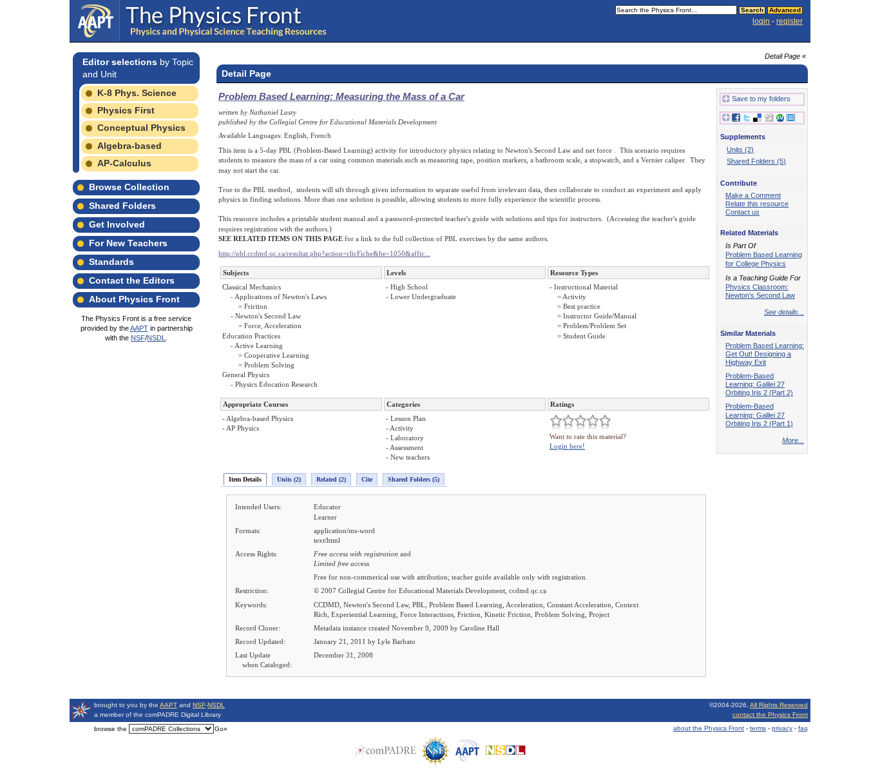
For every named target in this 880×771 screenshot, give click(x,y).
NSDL (156, 338)
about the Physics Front (708, 728)
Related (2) (331, 479)
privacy (782, 728)
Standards (111, 262)
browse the (110, 728)
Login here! (567, 446)
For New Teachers (128, 243)
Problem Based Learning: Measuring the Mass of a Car (341, 96)
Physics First (126, 110)
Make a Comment (753, 195)
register (789, 21)
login (761, 21)
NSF (138, 338)
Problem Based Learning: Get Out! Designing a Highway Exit (764, 354)
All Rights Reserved (779, 704)
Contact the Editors (132, 280)
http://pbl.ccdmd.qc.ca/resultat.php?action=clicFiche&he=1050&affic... (324, 253)
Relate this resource (757, 204)
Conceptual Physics (141, 127)
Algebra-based (129, 146)
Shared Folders (122, 205)
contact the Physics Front (770, 714)
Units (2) (289, 479)
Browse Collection (129, 187)
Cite (366, 479)
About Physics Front (134, 299)
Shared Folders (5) (413, 479)
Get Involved (117, 224)
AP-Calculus (124, 163)
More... (793, 440)
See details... (784, 312)
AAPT (139, 328)
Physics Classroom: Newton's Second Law (760, 291)
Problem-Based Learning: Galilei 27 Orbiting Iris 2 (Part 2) (759, 384)
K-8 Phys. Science (137, 93)
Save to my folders (761, 98)
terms (758, 728)
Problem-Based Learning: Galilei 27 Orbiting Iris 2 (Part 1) (759, 414)
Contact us (742, 212)
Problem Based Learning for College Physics (763, 259)
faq (803, 728)
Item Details (245, 479)
